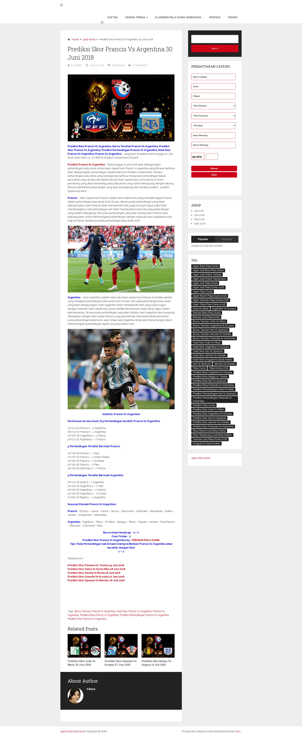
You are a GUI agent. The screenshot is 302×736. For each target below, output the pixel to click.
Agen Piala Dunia (202, 291)
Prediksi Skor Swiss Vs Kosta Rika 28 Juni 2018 (96, 569)
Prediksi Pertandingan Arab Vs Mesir (213, 389)
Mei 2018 (199, 219)
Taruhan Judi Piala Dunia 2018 (210, 439)
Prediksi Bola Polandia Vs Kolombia (213, 385)
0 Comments (139, 65)
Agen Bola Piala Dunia (205, 266)
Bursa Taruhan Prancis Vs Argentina (95, 611)
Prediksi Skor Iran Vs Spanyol (209, 417)
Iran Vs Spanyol (202, 363)
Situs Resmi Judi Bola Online (209, 430)
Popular (203, 239)
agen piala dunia (200, 457)
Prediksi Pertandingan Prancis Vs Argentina (144, 615)
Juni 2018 (199, 215)
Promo (233, 17)
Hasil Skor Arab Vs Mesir (207, 342)
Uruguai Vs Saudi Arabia (206, 443)
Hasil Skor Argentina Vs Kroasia (211, 346)
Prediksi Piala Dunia (204, 405)
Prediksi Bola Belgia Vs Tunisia (210, 376)
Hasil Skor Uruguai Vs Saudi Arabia (212, 359)
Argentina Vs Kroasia (224, 308)
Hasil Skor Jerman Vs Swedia (209, 355)
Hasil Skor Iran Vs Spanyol (208, 351)
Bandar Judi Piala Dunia (206, 317)
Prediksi (214, 17)
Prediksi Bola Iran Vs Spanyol (209, 380)
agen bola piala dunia (72, 731)
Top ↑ (238, 731)
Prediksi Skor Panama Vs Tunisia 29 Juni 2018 (96, 565)
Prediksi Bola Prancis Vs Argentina (99, 615)
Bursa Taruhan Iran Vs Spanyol (210, 329)
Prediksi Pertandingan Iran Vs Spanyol (214, 393)
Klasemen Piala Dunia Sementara (178, 17)
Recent (227, 239)
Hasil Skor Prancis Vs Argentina (134, 611)
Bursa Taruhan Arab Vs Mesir (209, 321)
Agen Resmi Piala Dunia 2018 (209, 295)
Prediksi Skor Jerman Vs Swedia (211, 422)
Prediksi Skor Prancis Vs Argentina (87, 618)
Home (75, 39)
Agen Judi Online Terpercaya (209, 278)
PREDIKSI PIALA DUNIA (146, 540)
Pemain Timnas (135, 17)
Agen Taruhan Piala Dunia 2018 (211, 300)
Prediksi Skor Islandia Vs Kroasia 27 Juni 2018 (96, 576)
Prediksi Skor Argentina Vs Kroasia (212, 413)
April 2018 (199, 223)
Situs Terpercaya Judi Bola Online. (212, 434)
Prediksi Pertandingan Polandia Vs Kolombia (212, 399)
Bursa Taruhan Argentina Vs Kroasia (213, 325)
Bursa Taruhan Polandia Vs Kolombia (214, 338)
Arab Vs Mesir (200, 308)
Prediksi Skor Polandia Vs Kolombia (213, 426)
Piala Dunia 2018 (218, 368)
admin (78, 65)
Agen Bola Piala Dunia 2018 (209, 304)
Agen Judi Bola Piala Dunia (208, 270)
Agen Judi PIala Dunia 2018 (208, 287)
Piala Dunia (199, 368)
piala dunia (89, 39)
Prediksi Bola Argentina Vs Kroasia (212, 372)
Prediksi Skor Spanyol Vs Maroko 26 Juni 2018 (96, 580)
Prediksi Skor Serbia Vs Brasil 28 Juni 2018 (94, 572)
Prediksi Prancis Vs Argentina (86, 164)
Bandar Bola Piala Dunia (207, 312)
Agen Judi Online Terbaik (207, 274)
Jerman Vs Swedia (224, 363)
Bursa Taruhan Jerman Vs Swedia (212, 334)
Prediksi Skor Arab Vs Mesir (208, 409)
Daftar (112, 17)
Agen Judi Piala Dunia (205, 283)
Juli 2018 (199, 210)
